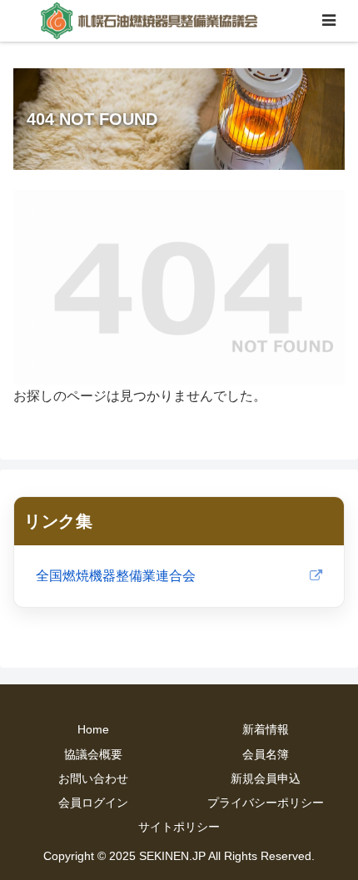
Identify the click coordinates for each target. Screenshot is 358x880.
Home (93, 729)
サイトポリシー (179, 826)
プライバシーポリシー (265, 802)
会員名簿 (265, 754)
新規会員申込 (266, 778)
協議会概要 (93, 754)
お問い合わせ (93, 778)
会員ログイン (93, 802)
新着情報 (265, 729)
